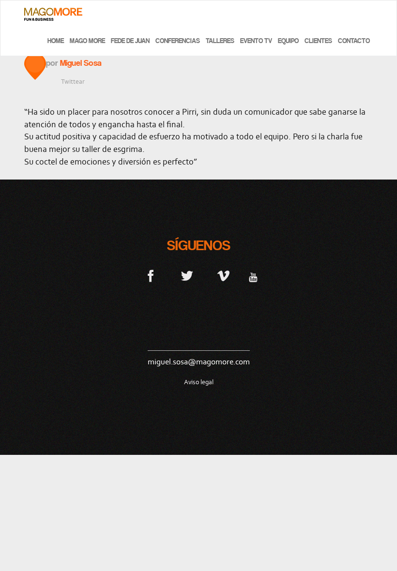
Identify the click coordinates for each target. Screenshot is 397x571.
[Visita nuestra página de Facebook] (151, 275)
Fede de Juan (130, 41)
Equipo (288, 41)
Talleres (220, 41)
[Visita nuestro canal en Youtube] (253, 275)
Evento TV (256, 41)
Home (55, 41)
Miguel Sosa (81, 63)
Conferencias (177, 41)
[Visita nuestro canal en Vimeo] (223, 275)
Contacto (354, 41)
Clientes (318, 41)
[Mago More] (53, 14)
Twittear (73, 81)
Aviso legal (199, 382)
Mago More (87, 41)
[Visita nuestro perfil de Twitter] (187, 275)
